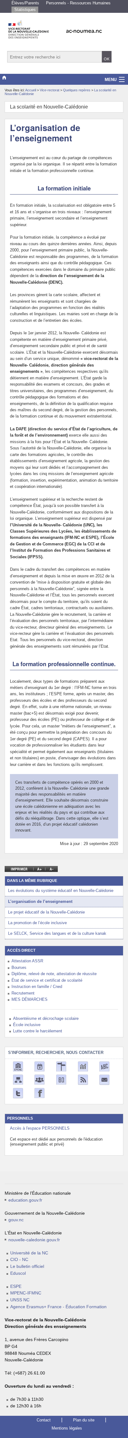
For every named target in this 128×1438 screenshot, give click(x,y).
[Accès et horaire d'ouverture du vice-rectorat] (61, 1066)
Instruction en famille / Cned (36, 986)
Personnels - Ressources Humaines (78, 3)
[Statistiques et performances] (83, 1066)
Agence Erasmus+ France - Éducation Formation (58, 1306)
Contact (44, 1420)
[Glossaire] (104, 1066)
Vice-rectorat (50, 90)
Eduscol (18, 1273)
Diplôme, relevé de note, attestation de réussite (54, 973)
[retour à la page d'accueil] (64, 27)
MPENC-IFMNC (25, 1293)
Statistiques (25, 9)
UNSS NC (20, 1300)
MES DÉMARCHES (29, 999)
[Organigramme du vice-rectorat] (18, 1079)
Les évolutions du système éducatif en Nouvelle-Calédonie (60, 890)
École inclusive (26, 1024)
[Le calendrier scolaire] (39, 1066)
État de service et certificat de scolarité (46, 980)
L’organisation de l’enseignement (40, 901)
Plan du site (83, 1420)
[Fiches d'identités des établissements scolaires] (18, 1066)
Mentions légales (67, 1428)
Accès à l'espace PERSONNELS (40, 1128)
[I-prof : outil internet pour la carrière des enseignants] (39, 1079)
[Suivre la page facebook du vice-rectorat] (39, 1093)
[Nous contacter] (104, 1079)
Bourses (18, 967)
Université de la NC (29, 1253)
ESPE (15, 1286)
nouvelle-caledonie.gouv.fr (34, 1240)
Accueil (30, 90)
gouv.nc (16, 1220)
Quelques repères (77, 90)
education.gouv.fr (25, 1200)
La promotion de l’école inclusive (37, 922)
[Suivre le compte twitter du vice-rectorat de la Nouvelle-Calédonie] (18, 1093)
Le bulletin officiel (27, 1266)
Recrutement (22, 993)
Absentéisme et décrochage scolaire (46, 1018)
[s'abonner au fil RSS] (83, 1079)
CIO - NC (19, 1259)
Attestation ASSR (27, 961)
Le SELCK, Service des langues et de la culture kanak (57, 933)
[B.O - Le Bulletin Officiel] (61, 1079)
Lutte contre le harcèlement (37, 1031)
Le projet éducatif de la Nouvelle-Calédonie (46, 912)
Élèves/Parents (25, 3)
